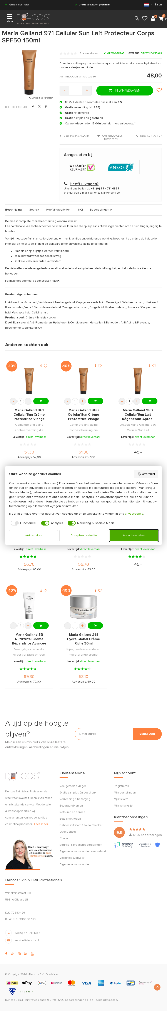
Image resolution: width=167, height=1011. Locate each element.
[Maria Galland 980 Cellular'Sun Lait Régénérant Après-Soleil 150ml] (138, 381)
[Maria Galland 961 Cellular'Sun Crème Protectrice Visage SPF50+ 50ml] (29, 381)
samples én (94, 4)
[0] (161, 19)
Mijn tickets (121, 799)
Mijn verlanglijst (123, 805)
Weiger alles (33, 535)
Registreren (121, 786)
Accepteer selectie (83, 535)
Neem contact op (151, 136)
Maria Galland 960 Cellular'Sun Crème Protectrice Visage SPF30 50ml (83, 414)
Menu (10, 21)
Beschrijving (13, 209)
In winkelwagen (127, 90)
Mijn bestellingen (125, 792)
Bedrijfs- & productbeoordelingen (81, 845)
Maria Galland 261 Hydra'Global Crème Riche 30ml (83, 639)
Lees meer (41, 824)
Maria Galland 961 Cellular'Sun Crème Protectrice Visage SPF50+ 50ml (29, 414)
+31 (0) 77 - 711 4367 (27, 933)
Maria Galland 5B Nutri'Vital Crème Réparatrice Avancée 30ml (29, 639)
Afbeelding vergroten (42, 98)
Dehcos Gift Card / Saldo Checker (81, 825)
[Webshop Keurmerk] (83, 167)
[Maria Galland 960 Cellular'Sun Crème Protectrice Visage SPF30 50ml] (83, 381)
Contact (65, 838)
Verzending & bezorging (75, 799)
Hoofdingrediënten (58, 209)
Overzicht (148, 473)
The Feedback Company (103, 1000)
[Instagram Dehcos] (19, 954)
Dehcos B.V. (36, 974)
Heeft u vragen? (84, 184)
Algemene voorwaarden (75, 864)
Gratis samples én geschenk (78, 792)
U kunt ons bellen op (91, 188)
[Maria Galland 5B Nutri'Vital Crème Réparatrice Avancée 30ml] (29, 605)
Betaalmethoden (70, 818)
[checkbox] (23, 523)
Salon (158, 4)
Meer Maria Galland (76, 136)
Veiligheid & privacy (72, 858)
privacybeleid (134, 513)
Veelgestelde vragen (73, 786)
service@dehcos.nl (27, 940)
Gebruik (34, 209)
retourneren (19, 4)
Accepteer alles (134, 535)
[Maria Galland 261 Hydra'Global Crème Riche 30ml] (83, 605)
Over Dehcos (68, 831)
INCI (80, 209)
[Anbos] (122, 167)
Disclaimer (52, 974)
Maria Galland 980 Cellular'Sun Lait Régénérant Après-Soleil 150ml (138, 414)
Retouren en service (72, 812)
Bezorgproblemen (71, 805)
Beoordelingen (101, 209)
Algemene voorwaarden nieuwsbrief (83, 851)
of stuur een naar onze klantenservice (92, 192)
